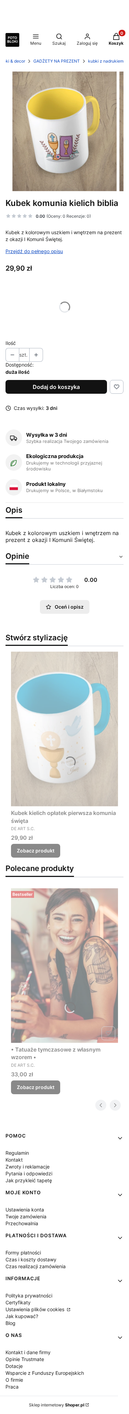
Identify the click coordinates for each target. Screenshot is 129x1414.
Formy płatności (23, 1252)
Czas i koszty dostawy (31, 1259)
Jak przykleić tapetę (29, 1180)
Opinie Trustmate (25, 1359)
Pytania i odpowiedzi (29, 1173)
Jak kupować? (22, 1316)
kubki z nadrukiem (105, 61)
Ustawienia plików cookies (36, 1309)
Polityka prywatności (29, 1295)
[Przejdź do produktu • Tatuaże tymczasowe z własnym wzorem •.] (64, 965)
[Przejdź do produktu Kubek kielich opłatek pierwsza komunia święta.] (64, 729)
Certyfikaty (18, 1302)
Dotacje (14, 1366)
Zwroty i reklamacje (28, 1167)
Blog (10, 1323)
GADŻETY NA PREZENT (56, 61)
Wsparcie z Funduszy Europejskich (45, 1373)
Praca (12, 1387)
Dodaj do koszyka (56, 386)
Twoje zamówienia (26, 1216)
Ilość (11, 343)
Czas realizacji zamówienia (36, 1266)
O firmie (14, 1380)
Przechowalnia (22, 1223)
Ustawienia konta (25, 1209)
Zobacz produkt (35, 850)
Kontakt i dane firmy (28, 1352)
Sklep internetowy (56, 1404)
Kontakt (14, 1160)
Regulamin (17, 1153)
